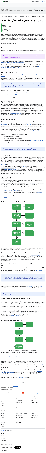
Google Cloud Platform (5, 438)
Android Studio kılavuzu (20, 415)
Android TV (33, 405)
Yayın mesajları (6, 354)
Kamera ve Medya (19, 404)
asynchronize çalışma (24, 74)
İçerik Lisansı (15, 386)
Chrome (2, 435)
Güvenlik (2, 403)
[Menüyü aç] (2, 1)
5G (16, 407)
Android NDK (18, 422)
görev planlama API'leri (9, 67)
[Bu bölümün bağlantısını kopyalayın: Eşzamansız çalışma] (15, 102)
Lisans (6, 444)
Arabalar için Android (35, 404)
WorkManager (4, 124)
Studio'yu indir (18, 420)
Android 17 (3, 415)
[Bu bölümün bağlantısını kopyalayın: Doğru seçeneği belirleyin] (19, 72)
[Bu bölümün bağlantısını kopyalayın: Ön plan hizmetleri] (14, 155)
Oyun (17, 398)
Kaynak (2, 405)
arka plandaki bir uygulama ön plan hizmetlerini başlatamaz (13, 62)
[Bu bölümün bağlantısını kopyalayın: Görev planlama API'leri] (17, 119)
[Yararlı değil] (44, 16)
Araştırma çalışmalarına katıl (36, 420)
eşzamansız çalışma (12, 111)
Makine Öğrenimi (19, 400)
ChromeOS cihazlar (34, 402)
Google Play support (34, 419)
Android (2, 399)
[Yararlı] (42, 16)
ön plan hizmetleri (18, 67)
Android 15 (3, 419)
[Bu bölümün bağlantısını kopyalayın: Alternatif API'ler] (13, 178)
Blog (2, 408)
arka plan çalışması (38, 270)
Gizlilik (17, 405)
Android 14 (3, 420)
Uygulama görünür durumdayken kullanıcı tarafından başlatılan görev (17, 92)
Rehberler (27, 16)
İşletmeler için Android (5, 401)
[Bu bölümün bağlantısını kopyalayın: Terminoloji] (10, 48)
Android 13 (3, 422)
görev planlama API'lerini (22, 377)
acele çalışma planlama (25, 149)
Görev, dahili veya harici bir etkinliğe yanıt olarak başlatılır (15, 94)
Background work (19, 4)
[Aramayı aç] (28, 1)
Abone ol (18, 447)
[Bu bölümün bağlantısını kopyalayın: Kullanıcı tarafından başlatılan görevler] (27, 202)
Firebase (2, 437)
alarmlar (17, 359)
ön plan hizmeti (39, 55)
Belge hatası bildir (34, 417)
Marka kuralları (10, 444)
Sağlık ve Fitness (19, 402)
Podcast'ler (3, 410)
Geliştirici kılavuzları (19, 417)
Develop (3, 4)
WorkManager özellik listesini (36, 130)
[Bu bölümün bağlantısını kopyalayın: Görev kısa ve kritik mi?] (14, 284)
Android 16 (3, 417)
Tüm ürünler (3, 440)
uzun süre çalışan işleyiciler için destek (11, 169)
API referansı (18, 419)
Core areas (10, 4)
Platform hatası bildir (34, 415)
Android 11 (3, 426)
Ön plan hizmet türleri (31, 183)
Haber (2, 407)
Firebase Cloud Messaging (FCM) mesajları (12, 357)
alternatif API (19, 312)
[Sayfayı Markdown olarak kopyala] (40, 21)
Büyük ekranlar (33, 398)
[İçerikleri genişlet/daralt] (7, 24)
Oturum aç (43, 1)
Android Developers (4, 16)
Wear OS (32, 400)
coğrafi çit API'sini (15, 315)
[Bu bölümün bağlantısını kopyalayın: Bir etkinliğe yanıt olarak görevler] (24, 320)
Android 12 (3, 424)
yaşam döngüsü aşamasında (15, 113)
